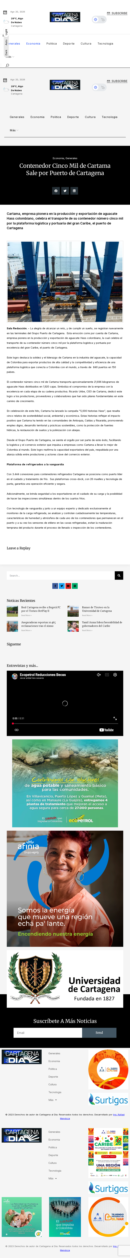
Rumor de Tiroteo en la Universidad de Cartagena (97, 609)
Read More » (26, 615)
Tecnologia (105, 43)
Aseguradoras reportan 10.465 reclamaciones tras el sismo (38, 624)
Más (13, 130)
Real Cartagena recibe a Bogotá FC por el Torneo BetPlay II (41, 609)
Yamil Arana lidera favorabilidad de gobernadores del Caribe (102, 624)
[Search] (119, 575)
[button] (56, 191)
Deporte (69, 43)
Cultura (86, 43)
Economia (33, 43)
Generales (13, 43)
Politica (51, 43)
